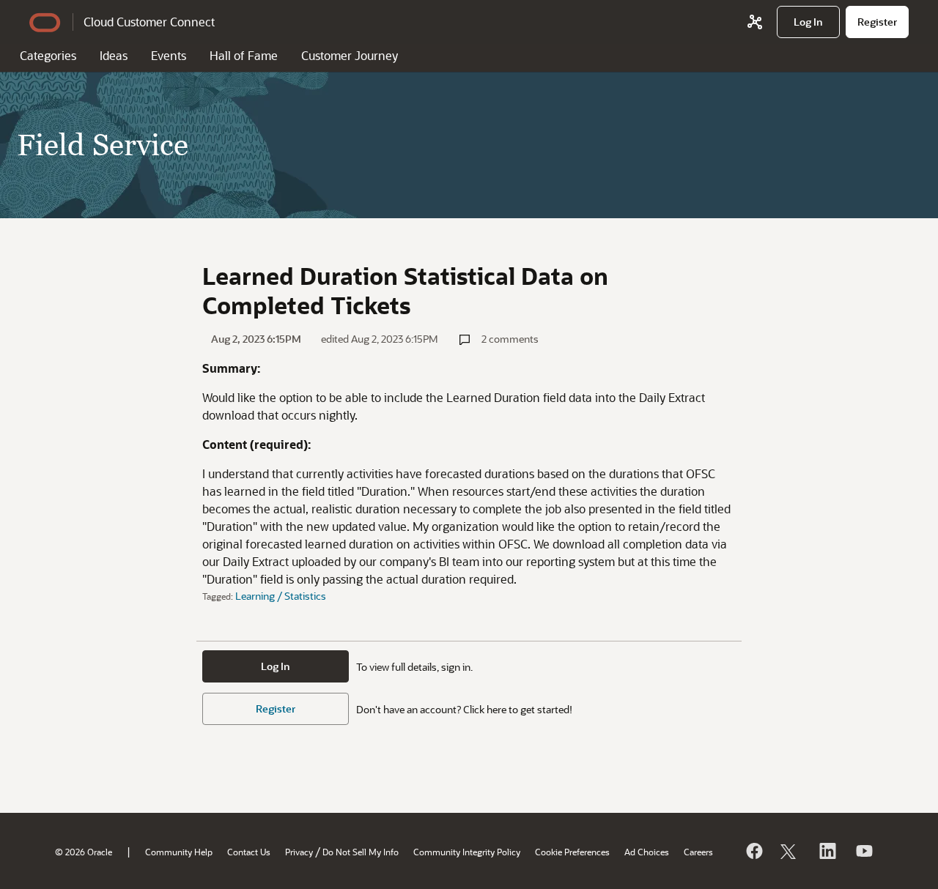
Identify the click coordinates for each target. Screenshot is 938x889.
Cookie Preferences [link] (572, 852)
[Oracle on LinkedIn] (826, 851)
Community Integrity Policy (466, 852)
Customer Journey (349, 55)
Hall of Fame (244, 55)
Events (168, 55)
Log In (275, 666)
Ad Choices (646, 852)
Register (275, 708)
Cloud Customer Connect (149, 21)
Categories (48, 55)
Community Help (179, 852)
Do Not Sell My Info (360, 852)
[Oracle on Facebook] (753, 851)
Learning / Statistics (280, 596)
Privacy (299, 852)
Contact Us (248, 852)
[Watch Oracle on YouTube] (863, 851)
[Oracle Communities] (755, 22)
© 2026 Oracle (83, 852)
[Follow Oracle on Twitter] (789, 851)
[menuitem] (808, 22)
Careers (698, 852)
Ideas (114, 55)
